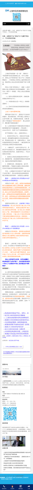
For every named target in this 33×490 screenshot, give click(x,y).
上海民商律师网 (6, 381)
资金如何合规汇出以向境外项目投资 (13, 463)
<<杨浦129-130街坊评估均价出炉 (13, 327)
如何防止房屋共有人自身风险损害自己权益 (15, 465)
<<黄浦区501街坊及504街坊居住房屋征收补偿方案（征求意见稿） (16, 334)
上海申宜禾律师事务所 (18, 11)
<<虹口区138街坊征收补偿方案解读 (14, 315)
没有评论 (13, 41)
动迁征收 (11, 340)
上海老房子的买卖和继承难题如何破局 (14, 461)
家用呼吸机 (19, 477)
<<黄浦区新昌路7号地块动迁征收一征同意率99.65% (16, 324)
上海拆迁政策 (15, 336)
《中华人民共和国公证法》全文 (12, 346)
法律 (10, 479)
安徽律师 (25, 477)
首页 (9, 30)
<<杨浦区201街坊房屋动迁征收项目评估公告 (16, 320)
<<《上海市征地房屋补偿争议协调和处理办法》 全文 (16, 318)
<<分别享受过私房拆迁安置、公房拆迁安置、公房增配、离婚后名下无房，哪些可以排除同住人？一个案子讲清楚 (16, 331)
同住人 (21, 336)
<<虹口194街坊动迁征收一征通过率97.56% (14, 329)
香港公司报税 (5, 479)
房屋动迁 (25, 336)
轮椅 (14, 477)
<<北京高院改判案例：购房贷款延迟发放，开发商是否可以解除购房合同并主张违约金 (16, 322)
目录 (4, 23)
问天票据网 (9, 477)
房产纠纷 (16, 340)
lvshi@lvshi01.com (21, 3)
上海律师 (8, 336)
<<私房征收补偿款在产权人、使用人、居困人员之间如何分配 (16, 313)
